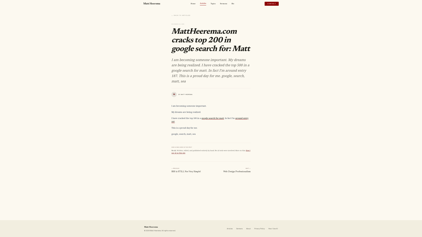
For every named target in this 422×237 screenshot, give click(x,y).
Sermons (223, 4)
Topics (213, 4)
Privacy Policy (259, 229)
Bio (233, 4)
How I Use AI (273, 229)
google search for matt (212, 118)
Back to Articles (180, 15)
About (248, 229)
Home (193, 4)
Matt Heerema (151, 3)
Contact (271, 4)
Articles (203, 3)
